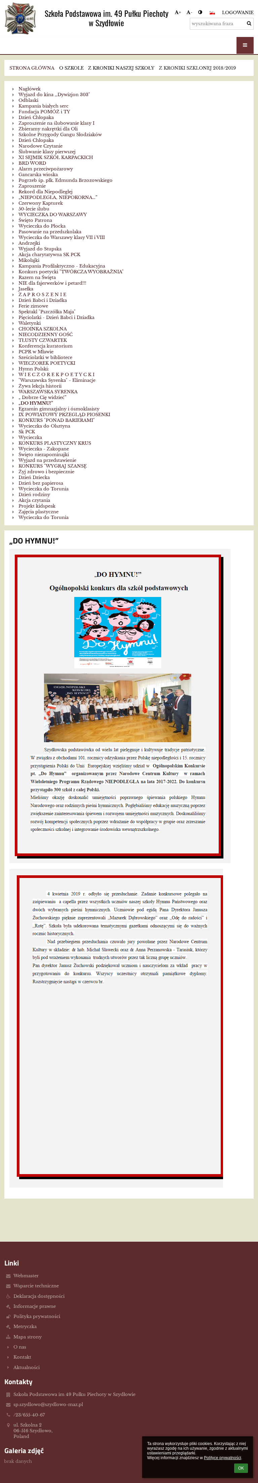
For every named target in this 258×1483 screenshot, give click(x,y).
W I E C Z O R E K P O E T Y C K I (56, 374)
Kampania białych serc (43, 106)
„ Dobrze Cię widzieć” (42, 397)
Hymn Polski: (33, 369)
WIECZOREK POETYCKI (46, 363)
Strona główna (31, 68)
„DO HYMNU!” (35, 403)
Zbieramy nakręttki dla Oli (48, 129)
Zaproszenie (32, 186)
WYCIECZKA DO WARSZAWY (52, 214)
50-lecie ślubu (33, 209)
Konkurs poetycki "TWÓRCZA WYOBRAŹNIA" (71, 272)
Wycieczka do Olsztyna (44, 426)
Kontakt (22, 1357)
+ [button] (180, 12)
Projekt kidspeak (36, 506)
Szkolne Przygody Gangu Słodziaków (60, 134)
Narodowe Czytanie (40, 146)
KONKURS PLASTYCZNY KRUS (54, 443)
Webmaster (26, 1276)
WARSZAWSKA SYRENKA (48, 392)
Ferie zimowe (33, 306)
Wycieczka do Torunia (43, 489)
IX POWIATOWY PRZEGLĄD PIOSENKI (64, 414)
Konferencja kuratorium (45, 346)
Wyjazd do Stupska (39, 249)
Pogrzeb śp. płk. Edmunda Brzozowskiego (65, 180)
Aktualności (26, 1367)
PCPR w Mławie (35, 352)
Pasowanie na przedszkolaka (49, 232)
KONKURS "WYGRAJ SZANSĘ (52, 466)
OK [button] (241, 1468)
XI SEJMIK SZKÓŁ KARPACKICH (55, 157)
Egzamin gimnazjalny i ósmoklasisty (58, 409)
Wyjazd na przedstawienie (47, 460)
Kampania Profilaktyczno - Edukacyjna (61, 266)
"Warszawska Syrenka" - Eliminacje (56, 380)
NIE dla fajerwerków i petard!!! (52, 283)
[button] (200, 12)
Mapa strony (27, 1337)
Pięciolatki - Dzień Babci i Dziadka (56, 317)
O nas (19, 1347)
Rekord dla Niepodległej (45, 192)
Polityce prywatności (222, 1457)
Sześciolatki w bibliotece (45, 357)
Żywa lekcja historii (39, 386)
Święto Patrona (35, 220)
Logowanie (238, 12)
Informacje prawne (34, 1306)
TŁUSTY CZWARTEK (42, 340)
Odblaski (28, 100)
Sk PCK (26, 432)
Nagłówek (29, 89)
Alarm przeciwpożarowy (45, 169)
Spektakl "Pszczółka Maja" (47, 312)
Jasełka (25, 289)
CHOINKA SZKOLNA (42, 329)
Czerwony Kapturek (40, 203)
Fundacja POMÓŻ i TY (44, 112)
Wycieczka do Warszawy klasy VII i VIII (61, 237)
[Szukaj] (249, 23)
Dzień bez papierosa (40, 483)
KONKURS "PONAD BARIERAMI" (56, 420)
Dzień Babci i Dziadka (42, 300)
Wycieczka (30, 437)
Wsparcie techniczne (36, 1286)
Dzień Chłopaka (36, 117)
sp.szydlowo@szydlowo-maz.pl (48, 1404)
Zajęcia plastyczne (38, 512)
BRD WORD (32, 163)
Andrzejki (29, 243)
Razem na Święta (37, 277)
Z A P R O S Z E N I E (42, 294)
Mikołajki (28, 260)
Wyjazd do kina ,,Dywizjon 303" (54, 94)
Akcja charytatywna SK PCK (49, 254)
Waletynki (29, 323)
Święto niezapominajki (43, 454)
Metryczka (25, 1326)
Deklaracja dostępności (38, 1296)
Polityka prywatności (36, 1316)
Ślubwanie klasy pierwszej (47, 152)
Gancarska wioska (38, 174)
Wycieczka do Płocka (42, 226)
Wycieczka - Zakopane (43, 449)
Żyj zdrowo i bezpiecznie (46, 472)
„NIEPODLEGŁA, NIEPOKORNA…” (57, 197)
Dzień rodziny (34, 494)
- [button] (191, 12)
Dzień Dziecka (34, 477)
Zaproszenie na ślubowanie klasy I (56, 123)
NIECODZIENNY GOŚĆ (45, 334)
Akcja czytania (34, 500)
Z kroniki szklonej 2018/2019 (197, 68)
